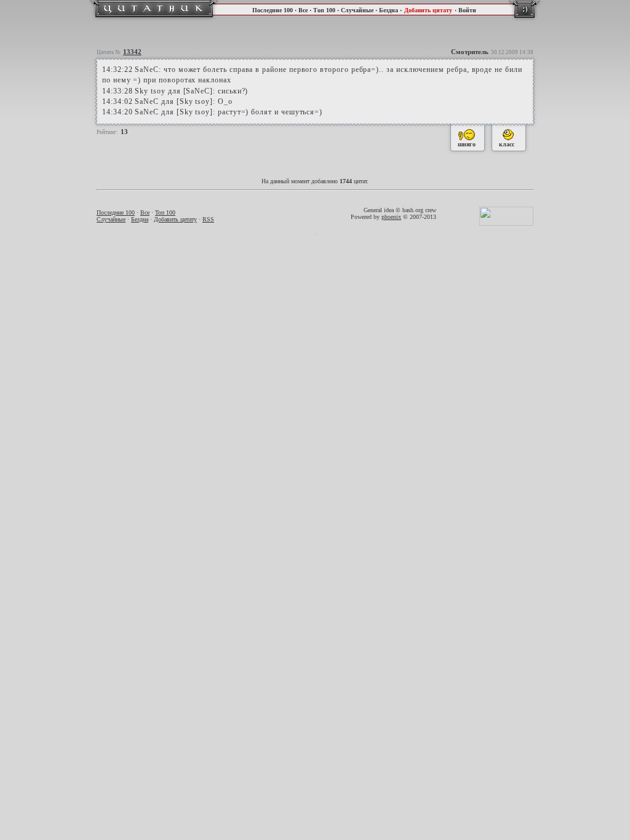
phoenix (391, 216)
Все (303, 10)
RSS (208, 219)
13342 (132, 51)
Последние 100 (272, 10)
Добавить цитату (428, 10)
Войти (467, 10)
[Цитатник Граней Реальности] (154, 19)
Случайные (357, 10)
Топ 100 (324, 10)
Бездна (388, 10)
